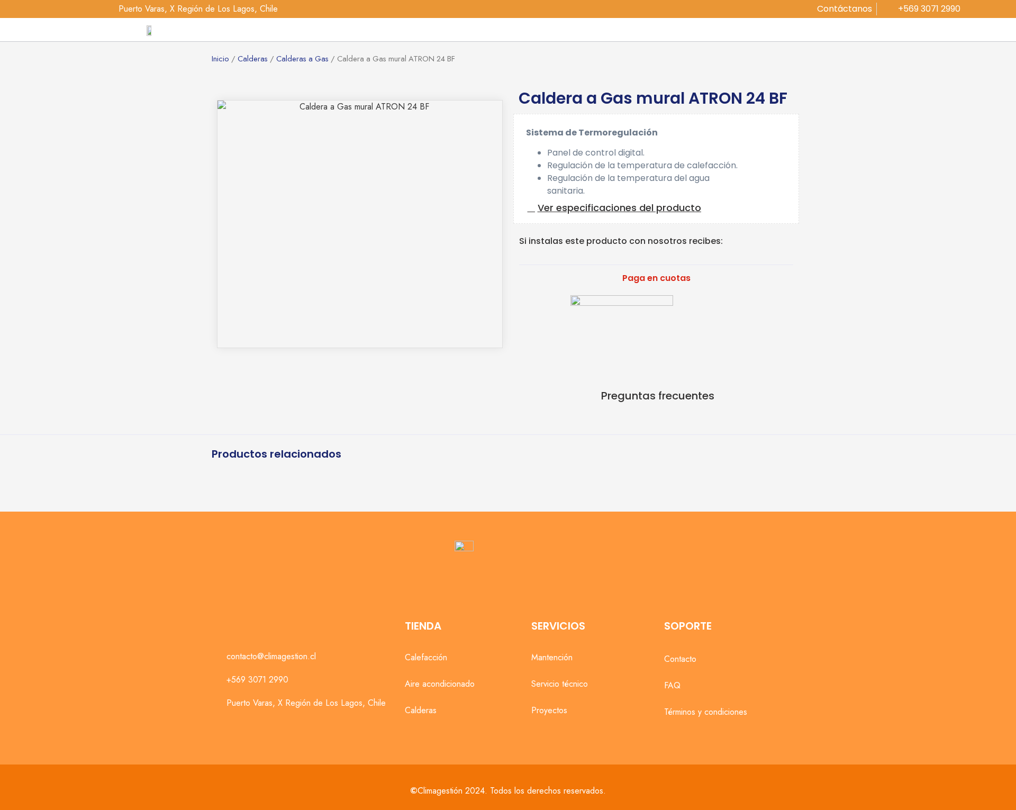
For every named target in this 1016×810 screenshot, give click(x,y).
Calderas (253, 59)
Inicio (220, 59)
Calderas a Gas (302, 59)
